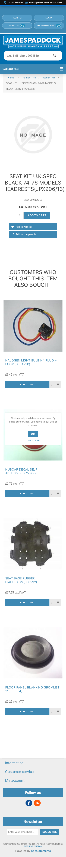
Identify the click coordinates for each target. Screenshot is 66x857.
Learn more (33, 440)
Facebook (29, 803)
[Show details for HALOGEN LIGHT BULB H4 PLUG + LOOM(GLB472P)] (33, 325)
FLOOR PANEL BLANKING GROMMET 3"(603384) (32, 689)
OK (33, 434)
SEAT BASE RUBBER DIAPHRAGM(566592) (21, 580)
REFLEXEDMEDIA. (33, 846)
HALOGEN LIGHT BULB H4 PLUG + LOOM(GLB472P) (31, 362)
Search (54, 55)
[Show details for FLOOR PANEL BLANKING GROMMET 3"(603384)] (33, 652)
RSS (37, 803)
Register (17, 18)
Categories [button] (10, 69)
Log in (48, 18)
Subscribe (49, 831)
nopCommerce (41, 850)
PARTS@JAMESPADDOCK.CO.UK (45, 2)
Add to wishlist (24, 226)
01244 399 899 (15, 2)
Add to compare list (26, 234)
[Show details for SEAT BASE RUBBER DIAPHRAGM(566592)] (33, 543)
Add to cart (37, 215)
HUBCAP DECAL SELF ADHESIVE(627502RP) (21, 471)
